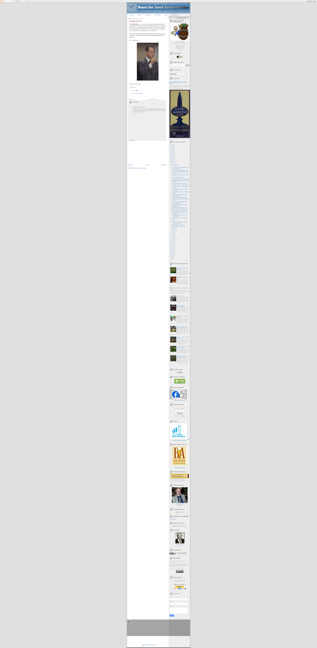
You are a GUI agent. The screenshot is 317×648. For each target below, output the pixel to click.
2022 (172, 150)
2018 (172, 156)
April (173, 236)
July (173, 232)
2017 (172, 158)
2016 (172, 159)
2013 (172, 242)
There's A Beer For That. (177, 203)
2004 (172, 256)
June (173, 233)
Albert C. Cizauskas (179, 544)
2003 (172, 257)
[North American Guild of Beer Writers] (178, 438)
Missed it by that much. (135, 21)
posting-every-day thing (143, 24)
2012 (172, 244)
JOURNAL (136, 93)
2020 (172, 153)
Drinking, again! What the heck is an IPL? (180, 209)
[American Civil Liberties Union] (179, 525)
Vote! (173, 220)
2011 (172, 245)
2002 (172, 259)
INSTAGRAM (157, 14)
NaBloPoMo (140, 93)
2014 (172, 162)
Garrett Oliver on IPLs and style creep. (179, 207)
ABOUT (139, 14)
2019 (172, 155)
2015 (172, 161)
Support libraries (172, 518)
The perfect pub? (180, 295)
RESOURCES (175, 14)
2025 (172, 146)
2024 (172, 147)
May (173, 235)
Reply (134, 113)
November (174, 165)
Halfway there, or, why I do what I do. (179, 197)
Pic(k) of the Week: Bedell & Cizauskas (179, 183)
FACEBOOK (148, 14)
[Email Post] (136, 90)
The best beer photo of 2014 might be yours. (180, 178)
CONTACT (131, 14)
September (174, 229)
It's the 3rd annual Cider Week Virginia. (179, 201)
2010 (172, 247)
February (174, 239)
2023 (172, 149)
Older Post (163, 164)
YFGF (181, 49)
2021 (172, 152)
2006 (172, 253)
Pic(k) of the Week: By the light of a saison (180, 170)
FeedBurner (182, 415)
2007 (172, 251)
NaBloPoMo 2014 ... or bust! (177, 224)
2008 (172, 250)
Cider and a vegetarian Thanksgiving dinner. (180, 167)
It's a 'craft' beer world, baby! (177, 177)
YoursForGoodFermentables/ (180, 400)
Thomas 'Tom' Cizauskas (180, 42)
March (173, 238)
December (174, 164)
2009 (172, 248)
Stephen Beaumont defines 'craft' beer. (179, 204)
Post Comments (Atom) (140, 168)
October (174, 227)
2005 (172, 254)
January (174, 241)
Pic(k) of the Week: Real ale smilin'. (179, 226)
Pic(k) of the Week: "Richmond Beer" (179, 210)
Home (147, 164)
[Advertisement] (140, 152)
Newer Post (131, 164)
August (173, 230)
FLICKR (166, 14)
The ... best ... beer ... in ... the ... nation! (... (180, 184)
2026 (172, 144)
